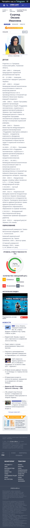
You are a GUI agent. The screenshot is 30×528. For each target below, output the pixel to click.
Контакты (23, 453)
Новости (22, 24)
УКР (23, 5)
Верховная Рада (9, 468)
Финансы (21, 479)
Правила (19, 455)
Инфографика (15, 417)
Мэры (6, 477)
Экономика (21, 481)
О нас (13, 453)
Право (20, 477)
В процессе (10, 279)
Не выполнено (11, 286)
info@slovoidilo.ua (15, 488)
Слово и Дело (5, 10)
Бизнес (20, 464)
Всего (22, 286)
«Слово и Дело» (14, 441)
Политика (21, 475)
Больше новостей (14, 412)
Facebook (23, 32)
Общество (21, 473)
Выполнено (20, 282)
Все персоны (12, 10)
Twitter (26, 32)
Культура (21, 466)
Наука (20, 468)
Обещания (15, 24)
